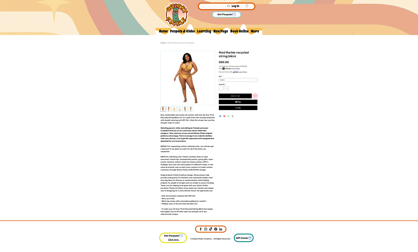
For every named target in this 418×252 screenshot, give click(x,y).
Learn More (236, 68)
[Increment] (227, 88)
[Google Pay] (238, 108)
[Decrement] (220, 88)
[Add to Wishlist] (255, 96)
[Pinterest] (216, 229)
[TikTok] (211, 229)
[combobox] (238, 80)
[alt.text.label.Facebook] (201, 229)
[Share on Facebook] (220, 116)
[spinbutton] (224, 88)
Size (221, 76)
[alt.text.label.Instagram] (206, 229)
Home (163, 43)
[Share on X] (232, 116)
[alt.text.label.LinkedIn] (221, 229)
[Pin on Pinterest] (224, 116)
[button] (247, 6)
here (176, 136)
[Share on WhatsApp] (228, 116)
